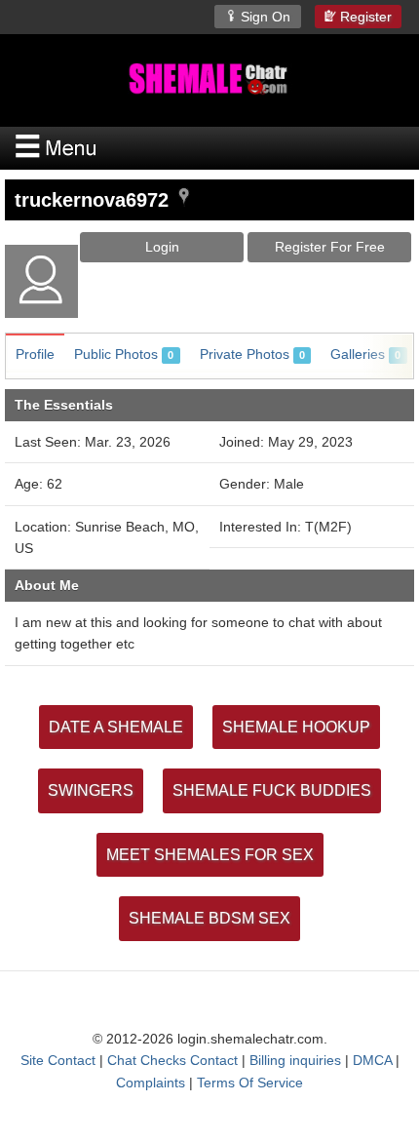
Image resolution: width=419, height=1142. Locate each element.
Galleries (365, 354)
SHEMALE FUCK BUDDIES (271, 790)
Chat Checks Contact (172, 1060)
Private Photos (252, 354)
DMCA (372, 1060)
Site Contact (57, 1060)
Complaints (150, 1082)
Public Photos (123, 354)
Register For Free (330, 247)
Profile (35, 354)
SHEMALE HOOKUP (296, 727)
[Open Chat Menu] (209, 148)
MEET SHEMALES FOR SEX (210, 855)
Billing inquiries (295, 1060)
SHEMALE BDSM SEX (209, 918)
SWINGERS (90, 790)
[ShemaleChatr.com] (209, 78)
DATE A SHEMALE (116, 727)
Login (162, 247)
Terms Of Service (250, 1082)
